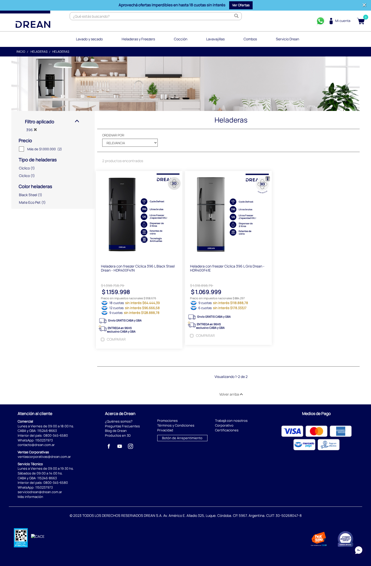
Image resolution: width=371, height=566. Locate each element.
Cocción (180, 39)
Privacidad (165, 430)
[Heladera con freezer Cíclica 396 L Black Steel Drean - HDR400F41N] (139, 215)
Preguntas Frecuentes (122, 426)
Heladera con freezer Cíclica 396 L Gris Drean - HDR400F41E (227, 268)
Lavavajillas (215, 39)
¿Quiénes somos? (118, 421)
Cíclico (24, 168)
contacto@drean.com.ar (36, 444)
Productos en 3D (118, 435)
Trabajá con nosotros (231, 420)
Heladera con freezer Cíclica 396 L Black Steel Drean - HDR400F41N (138, 268)
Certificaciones (226, 430)
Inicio (20, 51)
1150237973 (44, 440)
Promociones (167, 420)
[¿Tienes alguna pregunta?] (320, 21)
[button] (241, 5)
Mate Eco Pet (30, 202)
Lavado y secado (89, 39)
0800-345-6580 (55, 435)
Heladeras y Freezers (138, 39)
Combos (250, 39)
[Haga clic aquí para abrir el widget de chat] (358, 550)
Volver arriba (229, 394)
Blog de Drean (116, 430)
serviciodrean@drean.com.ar (40, 492)
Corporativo (224, 425)
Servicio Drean (287, 39)
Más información (30, 496)
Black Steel (28, 194)
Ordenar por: (113, 135)
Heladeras (39, 51)
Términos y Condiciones (175, 425)
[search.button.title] (236, 16)
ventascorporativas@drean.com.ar (44, 456)
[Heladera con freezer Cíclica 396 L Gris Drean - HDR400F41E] (228, 215)
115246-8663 (47, 430)
